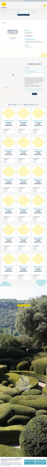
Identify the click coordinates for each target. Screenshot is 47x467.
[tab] (15, 105)
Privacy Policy (27, 86)
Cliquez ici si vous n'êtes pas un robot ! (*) (33, 90)
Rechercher (26, 14)
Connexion (27, 0)
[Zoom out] (21, 65)
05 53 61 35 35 (28, 36)
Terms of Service (33, 86)
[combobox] (9, 11)
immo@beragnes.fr (29, 35)
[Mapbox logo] (5, 87)
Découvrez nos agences (23, 305)
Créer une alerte (42, 0)
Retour (4, 22)
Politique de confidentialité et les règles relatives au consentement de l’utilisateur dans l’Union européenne (11, 465)
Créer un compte (34, 0)
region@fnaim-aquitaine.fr (29, 83)
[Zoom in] (21, 64)
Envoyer (34, 93)
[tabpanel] (23, 194)
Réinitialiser (20, 14)
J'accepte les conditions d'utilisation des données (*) (34, 89)
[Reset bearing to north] (21, 67)
